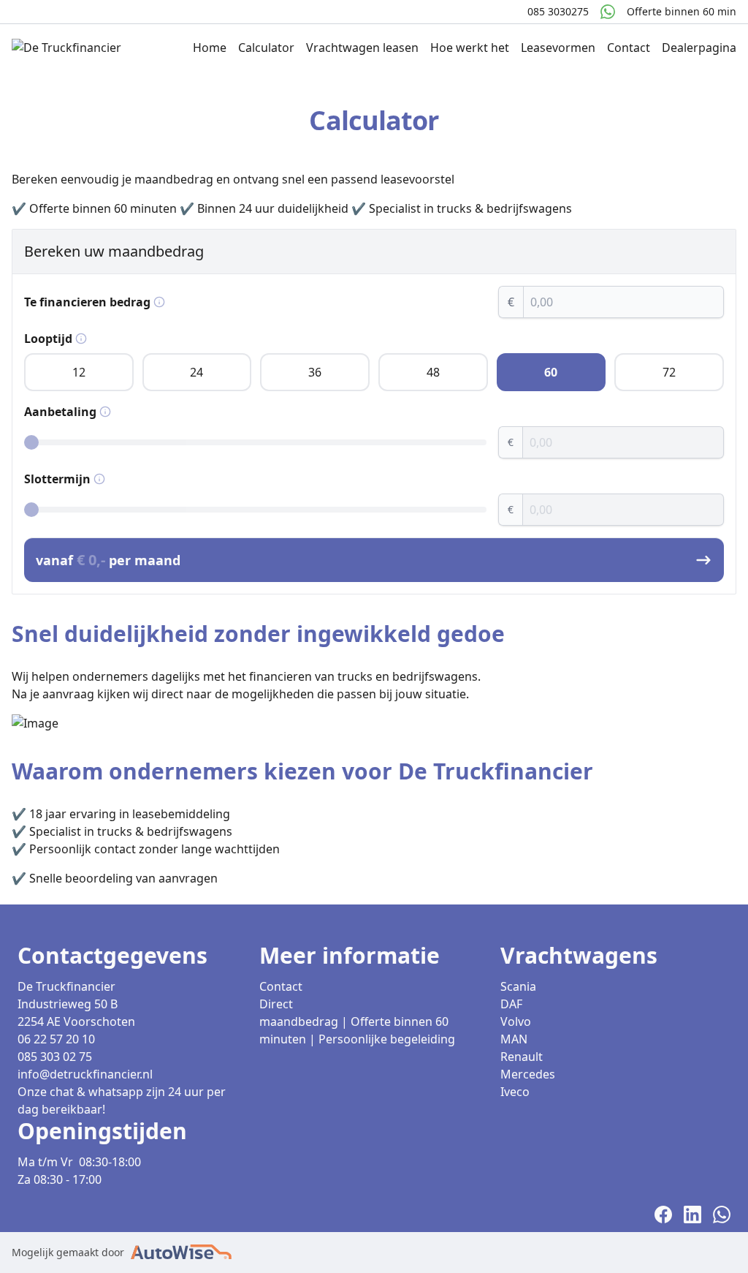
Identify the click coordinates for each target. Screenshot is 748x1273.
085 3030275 (558, 11)
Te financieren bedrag (87, 302)
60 (550, 372)
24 (196, 372)
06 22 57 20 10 (56, 1039)
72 (669, 372)
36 (314, 372)
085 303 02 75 (55, 1057)
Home (209, 47)
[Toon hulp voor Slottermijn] (99, 479)
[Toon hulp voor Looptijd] (81, 338)
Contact (628, 47)
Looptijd (48, 338)
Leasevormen (558, 47)
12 (78, 372)
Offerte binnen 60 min (681, 11)
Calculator (266, 47)
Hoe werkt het (469, 47)
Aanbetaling (60, 412)
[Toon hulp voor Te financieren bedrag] (159, 302)
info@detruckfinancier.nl (85, 1074)
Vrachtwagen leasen (362, 47)
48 (433, 372)
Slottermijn (57, 479)
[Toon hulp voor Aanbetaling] (105, 412)
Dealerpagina (699, 47)
